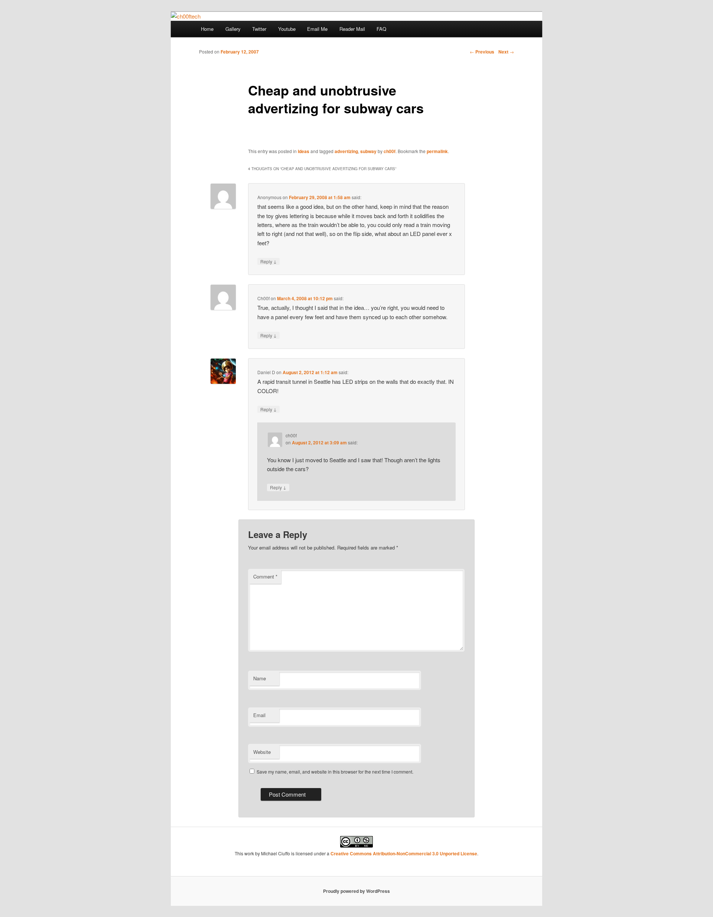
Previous (482, 51)
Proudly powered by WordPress (356, 891)
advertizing (346, 151)
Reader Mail (352, 28)
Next (506, 51)
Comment (265, 576)
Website (262, 751)
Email (259, 715)
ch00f (389, 151)
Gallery (233, 28)
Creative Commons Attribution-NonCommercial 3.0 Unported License (404, 853)
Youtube (287, 28)
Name (259, 678)
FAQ (381, 28)
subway (368, 151)
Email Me (317, 28)
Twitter (259, 28)
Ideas (303, 151)
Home (207, 28)
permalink (437, 151)
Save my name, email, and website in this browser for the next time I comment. (335, 771)
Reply (268, 261)
